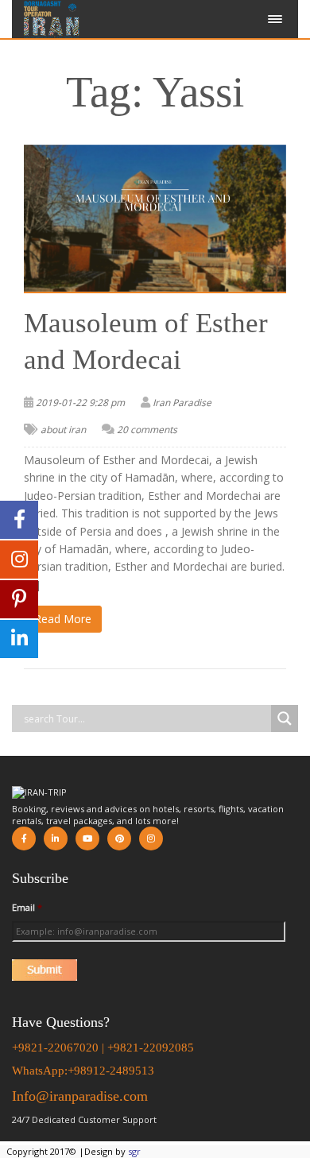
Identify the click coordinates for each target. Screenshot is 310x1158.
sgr (134, 1151)
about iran (63, 429)
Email (27, 907)
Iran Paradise (182, 402)
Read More (62, 618)
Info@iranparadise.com (80, 1096)
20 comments (147, 429)
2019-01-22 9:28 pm (80, 402)
